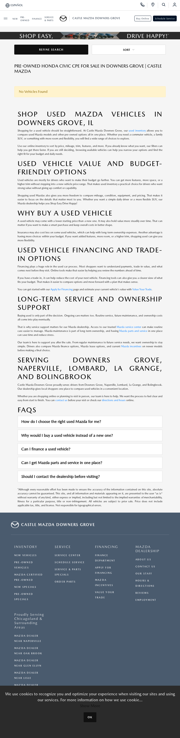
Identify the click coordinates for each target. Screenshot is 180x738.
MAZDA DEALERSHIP (147, 549)
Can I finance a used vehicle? (45, 449)
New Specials (25, 587)
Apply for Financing (61, 289)
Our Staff (143, 573)
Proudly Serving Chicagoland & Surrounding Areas (29, 620)
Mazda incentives (131, 346)
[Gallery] (90, 35)
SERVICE (63, 547)
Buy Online (142, 18)
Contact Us (145, 566)
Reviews (142, 593)
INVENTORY (25, 547)
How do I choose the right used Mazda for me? (61, 421)
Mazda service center (129, 327)
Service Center (68, 555)
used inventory (137, 130)
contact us (61, 400)
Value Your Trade (141, 289)
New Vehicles (25, 555)
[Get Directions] (154, 5)
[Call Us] (143, 5)
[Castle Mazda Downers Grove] (65, 18)
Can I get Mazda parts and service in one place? (61, 462)
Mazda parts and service (133, 330)
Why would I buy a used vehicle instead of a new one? (67, 435)
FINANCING (106, 547)
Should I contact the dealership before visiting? (60, 476)
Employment (145, 600)
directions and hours (114, 400)
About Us (143, 559)
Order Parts (65, 581)
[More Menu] (5, 18)
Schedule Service (165, 18)
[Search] (165, 5)
